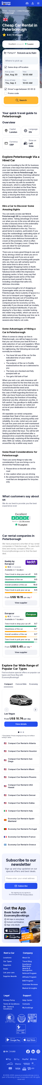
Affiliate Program (29, 977)
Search (23, 100)
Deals (5, 969)
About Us (26, 958)
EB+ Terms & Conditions (8, 1008)
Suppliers (7, 965)
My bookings (27, 1008)
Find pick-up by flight (26, 53)
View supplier (21, 603)
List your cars (8, 973)
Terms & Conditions (11, 1004)
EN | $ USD (10, 1051)
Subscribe (23, 886)
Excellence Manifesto (26, 965)
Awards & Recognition (27, 969)
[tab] (8, 684)
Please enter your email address (20, 878)
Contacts (26, 1004)
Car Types (7, 961)
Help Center (27, 1000)
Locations (7, 958)
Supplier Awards (10, 976)
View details (21, 724)
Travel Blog (27, 961)
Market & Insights (29, 988)
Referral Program (29, 973)
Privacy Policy (28, 894)
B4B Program (27, 981)
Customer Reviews (30, 984)
